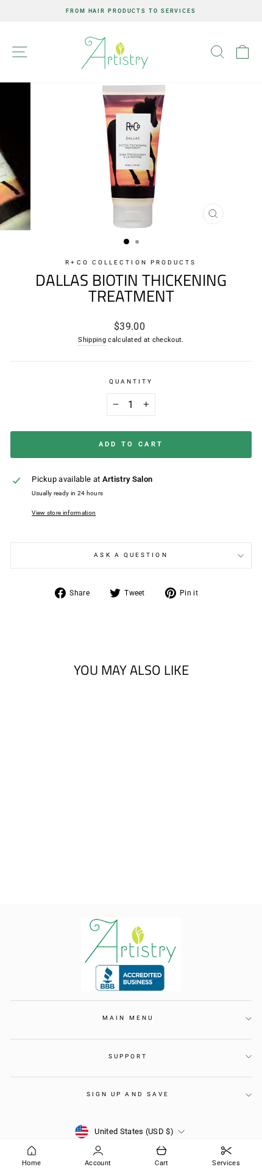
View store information (64, 513)
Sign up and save (128, 1094)
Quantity (131, 381)
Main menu (128, 1018)
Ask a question (131, 555)
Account (98, 1163)
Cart (161, 1163)
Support (128, 1056)
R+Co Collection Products (130, 262)
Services (226, 1163)
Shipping (92, 340)
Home (31, 1163)
